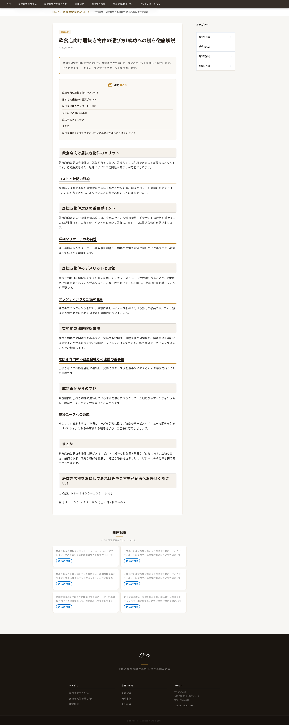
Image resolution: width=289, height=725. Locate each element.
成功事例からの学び (73, 119)
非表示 (123, 85)
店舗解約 (204, 56)
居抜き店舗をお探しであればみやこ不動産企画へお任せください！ (99, 133)
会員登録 (126, 693)
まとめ (66, 126)
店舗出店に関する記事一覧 (76, 12)
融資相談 (204, 66)
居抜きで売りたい (79, 693)
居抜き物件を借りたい (81, 698)
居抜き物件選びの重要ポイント (79, 99)
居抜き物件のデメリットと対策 (79, 106)
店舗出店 (204, 37)
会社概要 (126, 704)
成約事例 (126, 698)
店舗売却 (204, 47)
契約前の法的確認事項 (74, 112)
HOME (56, 12)
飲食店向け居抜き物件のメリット (80, 92)
